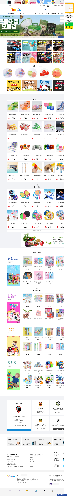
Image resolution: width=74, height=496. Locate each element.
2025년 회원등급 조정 (37, 455)
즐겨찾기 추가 (9, 5)
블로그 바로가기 (70, 24)
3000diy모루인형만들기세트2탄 (49, 303)
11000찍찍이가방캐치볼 (37, 223)
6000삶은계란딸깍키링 (12, 134)
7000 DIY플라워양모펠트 (27, 318)
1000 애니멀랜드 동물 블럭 (38, 385)
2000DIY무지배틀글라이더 (27, 303)
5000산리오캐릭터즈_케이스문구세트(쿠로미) (38, 282)
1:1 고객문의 (10, 466)
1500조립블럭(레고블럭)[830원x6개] (38, 371)
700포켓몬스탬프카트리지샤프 (38, 337)
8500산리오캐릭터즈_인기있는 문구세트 (49, 267)
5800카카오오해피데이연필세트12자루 (38, 352)
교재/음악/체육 (53, 13)
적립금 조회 (15, 466)
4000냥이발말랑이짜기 (37, 114)
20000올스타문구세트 (60, 266)
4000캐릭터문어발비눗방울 (24, 175)
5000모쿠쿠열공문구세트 (49, 281)
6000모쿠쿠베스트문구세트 (38, 266)
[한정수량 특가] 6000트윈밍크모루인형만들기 (60, 319)
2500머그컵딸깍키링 (24, 134)
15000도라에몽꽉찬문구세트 (27, 281)
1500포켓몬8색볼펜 (27, 337)
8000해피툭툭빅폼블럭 (49, 370)
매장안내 (62, 5)
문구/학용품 (35, 13)
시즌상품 (24, 13)
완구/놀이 (29, 13)
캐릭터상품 (41, 13)
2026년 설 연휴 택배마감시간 (38, 454)
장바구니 (51, 5)
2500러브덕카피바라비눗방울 (49, 175)
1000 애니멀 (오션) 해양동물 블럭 (60, 386)
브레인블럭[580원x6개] (60, 370)
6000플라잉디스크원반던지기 (49, 223)
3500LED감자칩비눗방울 (37, 175)
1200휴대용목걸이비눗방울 (61, 155)
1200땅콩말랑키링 (49, 134)
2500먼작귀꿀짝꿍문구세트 (49, 337)
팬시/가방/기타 (60, 13)
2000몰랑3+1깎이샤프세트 (60, 337)
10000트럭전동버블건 (61, 175)
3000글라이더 (49, 202)
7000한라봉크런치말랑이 (25, 114)
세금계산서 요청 (69, 17)
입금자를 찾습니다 (69, 19)
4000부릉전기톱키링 (61, 134)
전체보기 (9, 262)
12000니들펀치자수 (60, 303)
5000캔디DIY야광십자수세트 (49, 318)
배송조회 (21, 466)
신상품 (19, 13)
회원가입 (48, 5)
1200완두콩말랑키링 (37, 134)
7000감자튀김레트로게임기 (24, 155)
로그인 (40, 5)
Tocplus (66, 3)
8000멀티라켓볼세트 (37, 202)
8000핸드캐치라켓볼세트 (25, 202)
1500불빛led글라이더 (12, 223)
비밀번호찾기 (43, 5)
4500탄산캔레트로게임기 (49, 155)
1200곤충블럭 (49, 385)
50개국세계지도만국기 (27, 385)
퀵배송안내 (69, 13)
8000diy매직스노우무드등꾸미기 (38, 318)
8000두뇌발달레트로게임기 (37, 155)
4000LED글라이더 (61, 202)
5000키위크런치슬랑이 (12, 114)
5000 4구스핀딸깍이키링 (13, 155)
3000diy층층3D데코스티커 (38, 303)
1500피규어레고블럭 (27, 370)
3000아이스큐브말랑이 (49, 114)
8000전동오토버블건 (12, 175)
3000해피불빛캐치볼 (61, 223)
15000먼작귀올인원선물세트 (27, 266)
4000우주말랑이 (61, 114)
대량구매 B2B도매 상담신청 (69, 21)
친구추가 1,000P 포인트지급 (70, 27)
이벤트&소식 (32, 452)
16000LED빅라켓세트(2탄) (12, 202)
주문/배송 (59, 5)
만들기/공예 (47, 13)
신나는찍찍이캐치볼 (24, 223)
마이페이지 (55, 5)
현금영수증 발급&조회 (69, 15)
